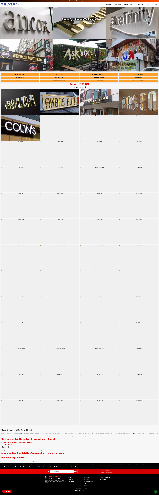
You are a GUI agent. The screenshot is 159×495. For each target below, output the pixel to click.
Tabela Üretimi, (15, 461)
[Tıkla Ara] (3, 491)
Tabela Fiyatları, (3, 461)
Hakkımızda (71, 479)
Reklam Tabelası (62, 464)
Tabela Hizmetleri (84, 464)
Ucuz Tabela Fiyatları (14, 466)
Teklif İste (86, 483)
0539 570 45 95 (154, 1)
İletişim (85, 485)
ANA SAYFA (108, 4)
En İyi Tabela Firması (92, 464)
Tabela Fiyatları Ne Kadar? (85, 466)
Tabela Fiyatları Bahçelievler (65, 466)
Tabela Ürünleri (68, 464)
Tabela (2, 464)
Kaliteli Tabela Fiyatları (136, 464)
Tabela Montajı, (21, 461)
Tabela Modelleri (25, 464)
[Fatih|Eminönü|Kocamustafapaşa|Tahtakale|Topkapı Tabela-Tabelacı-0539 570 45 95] (10, 4)
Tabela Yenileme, (27, 461)
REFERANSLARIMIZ (139, 4)
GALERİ (149, 4)
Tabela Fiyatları (11, 464)
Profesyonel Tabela (76, 464)
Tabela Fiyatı (32, 461)
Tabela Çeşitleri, (9, 461)
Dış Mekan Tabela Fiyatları (44, 466)
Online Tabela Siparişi (110, 464)
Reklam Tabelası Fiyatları (5, 466)
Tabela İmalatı (17, 464)
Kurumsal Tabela (128, 464)
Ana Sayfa (70, 477)
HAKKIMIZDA (118, 4)
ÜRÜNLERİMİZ (127, 4)
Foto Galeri (86, 479)
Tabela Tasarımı (31, 464)
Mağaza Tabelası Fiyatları (33, 466)
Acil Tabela (50, 464)
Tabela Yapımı (55, 464)
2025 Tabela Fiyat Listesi (54, 466)
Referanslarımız (87, 477)
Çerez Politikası (103, 479)
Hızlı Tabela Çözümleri (119, 464)
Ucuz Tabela (44, 464)
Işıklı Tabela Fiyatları (145, 464)
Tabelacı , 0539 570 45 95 (79, 84)
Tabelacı (5, 464)
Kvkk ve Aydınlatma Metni (105, 477)
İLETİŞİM (155, 4)
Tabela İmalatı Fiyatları (24, 466)
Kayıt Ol (75, 471)
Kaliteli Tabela (38, 464)
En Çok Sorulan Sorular (88, 481)
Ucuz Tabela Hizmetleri (101, 464)
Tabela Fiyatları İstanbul (75, 466)
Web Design (79, 490)
